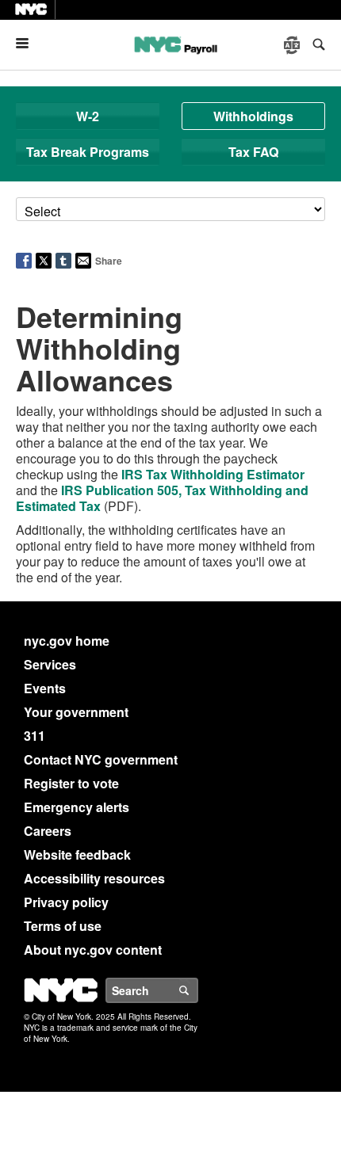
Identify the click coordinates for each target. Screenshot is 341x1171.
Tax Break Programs (87, 152)
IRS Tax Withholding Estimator (213, 474)
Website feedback (77, 854)
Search (197, 990)
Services (50, 664)
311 (34, 736)
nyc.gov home (66, 640)
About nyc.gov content (93, 949)
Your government (76, 712)
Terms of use (63, 926)
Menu (28, 43)
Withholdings (253, 116)
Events (45, 688)
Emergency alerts (76, 807)
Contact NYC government (101, 759)
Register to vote (71, 783)
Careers (47, 831)
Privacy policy (66, 902)
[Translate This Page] (293, 45)
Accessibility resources (94, 878)
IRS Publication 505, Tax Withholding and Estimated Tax (162, 498)
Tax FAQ (253, 152)
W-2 (87, 116)
